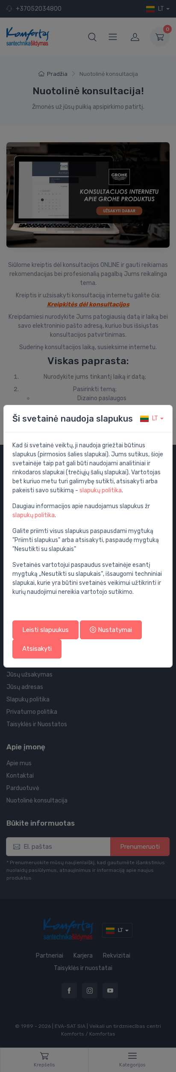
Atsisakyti (37, 649)
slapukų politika (100, 490)
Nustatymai (114, 630)
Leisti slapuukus (45, 630)
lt (155, 418)
